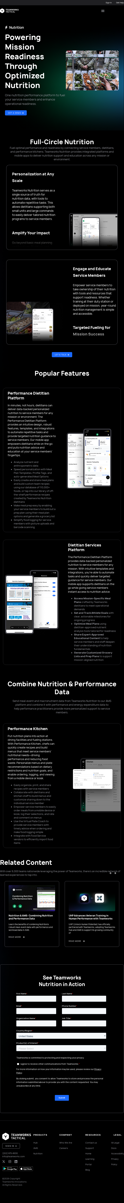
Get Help (120, 2)
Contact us (91, 1142)
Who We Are (65, 1142)
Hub (35, 1142)
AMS (35, 1148)
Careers (63, 1148)
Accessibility (117, 1153)
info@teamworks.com (13, 1156)
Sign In (109, 2)
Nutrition (38, 1153)
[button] (102, 10)
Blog (87, 1169)
